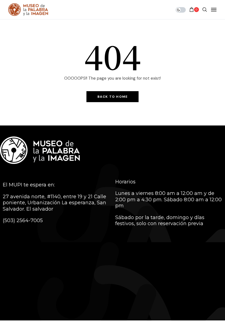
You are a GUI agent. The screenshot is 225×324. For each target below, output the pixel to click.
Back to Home (112, 96)
